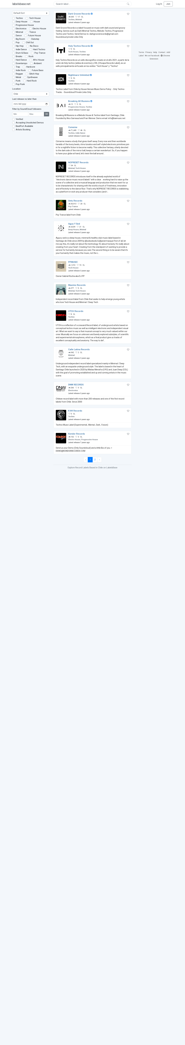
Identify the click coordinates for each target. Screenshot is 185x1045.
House (37, 21)
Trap (18, 67)
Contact (161, 52)
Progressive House (25, 25)
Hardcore (30, 67)
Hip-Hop (20, 46)
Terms (141, 52)
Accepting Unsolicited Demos (30, 122)
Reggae (19, 73)
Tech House (35, 18)
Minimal (19, 32)
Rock (31, 56)
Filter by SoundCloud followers (26, 109)
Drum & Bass (22, 53)
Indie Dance (21, 49)
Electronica (21, 28)
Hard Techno (39, 49)
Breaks (19, 56)
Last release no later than (24, 99)
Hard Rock (32, 80)
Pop (18, 42)
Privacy (148, 52)
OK (46, 114)
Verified (19, 119)
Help (155, 52)
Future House (34, 35)
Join (168, 4)
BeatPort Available (24, 126)
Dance (19, 35)
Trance (32, 32)
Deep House (21, 21)
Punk (18, 80)
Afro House (38, 60)
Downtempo (21, 63)
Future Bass (37, 70)
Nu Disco (34, 46)
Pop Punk (20, 84)
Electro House (39, 28)
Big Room (20, 39)
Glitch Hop (34, 73)
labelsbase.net (21, 4)
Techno (19, 18)
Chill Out (30, 42)
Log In (159, 4)
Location (16, 89)
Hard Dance (21, 60)
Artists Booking (23, 129)
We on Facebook (152, 55)
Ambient (38, 63)
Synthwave (32, 77)
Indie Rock (21, 70)
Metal (18, 77)
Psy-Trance (40, 53)
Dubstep (35, 39)
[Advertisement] (154, 29)
